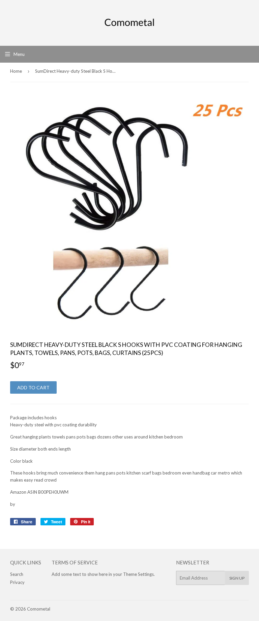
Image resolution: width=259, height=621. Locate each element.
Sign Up (236, 578)
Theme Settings (138, 574)
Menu (19, 54)
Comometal (38, 609)
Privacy (17, 582)
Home (16, 71)
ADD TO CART (33, 387)
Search (16, 574)
